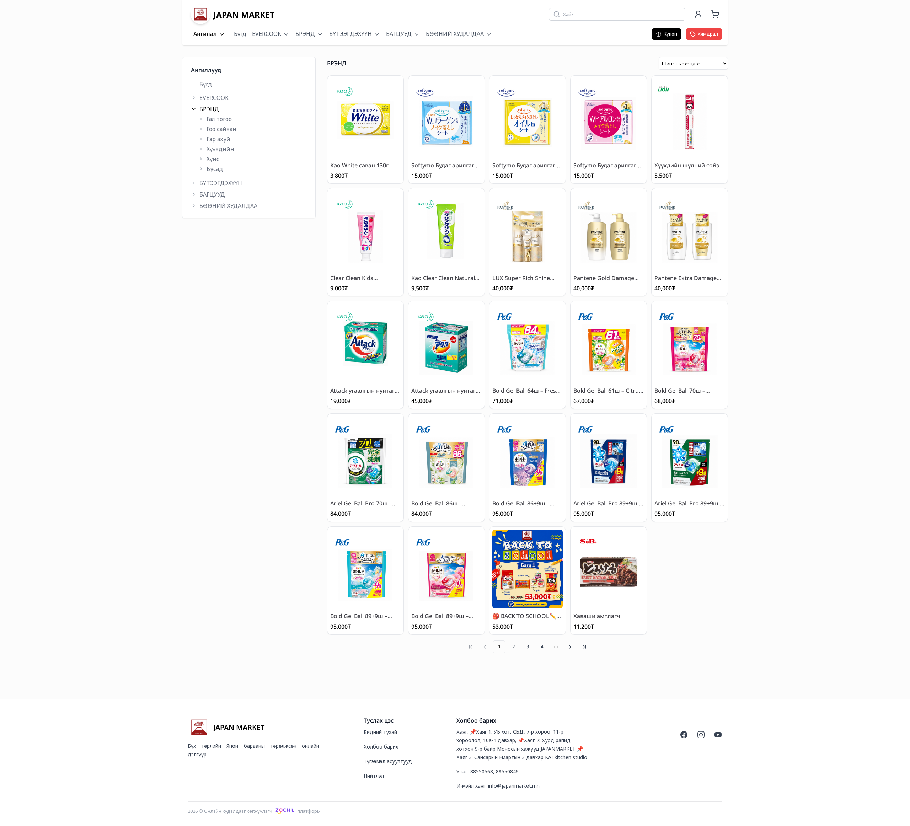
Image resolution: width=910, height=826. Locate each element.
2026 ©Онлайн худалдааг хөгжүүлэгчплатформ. (255, 811)
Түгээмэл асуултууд (388, 761)
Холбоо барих (381, 746)
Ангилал (205, 34)
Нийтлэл (374, 775)
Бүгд (240, 34)
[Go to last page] (584, 646)
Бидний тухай (380, 732)
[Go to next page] (570, 646)
